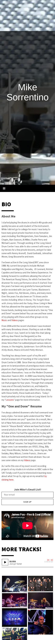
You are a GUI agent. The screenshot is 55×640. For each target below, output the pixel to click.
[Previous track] (48, 560)
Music (4, 320)
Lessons (10, 400)
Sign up (27, 501)
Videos (14, 320)
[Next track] (51, 560)
